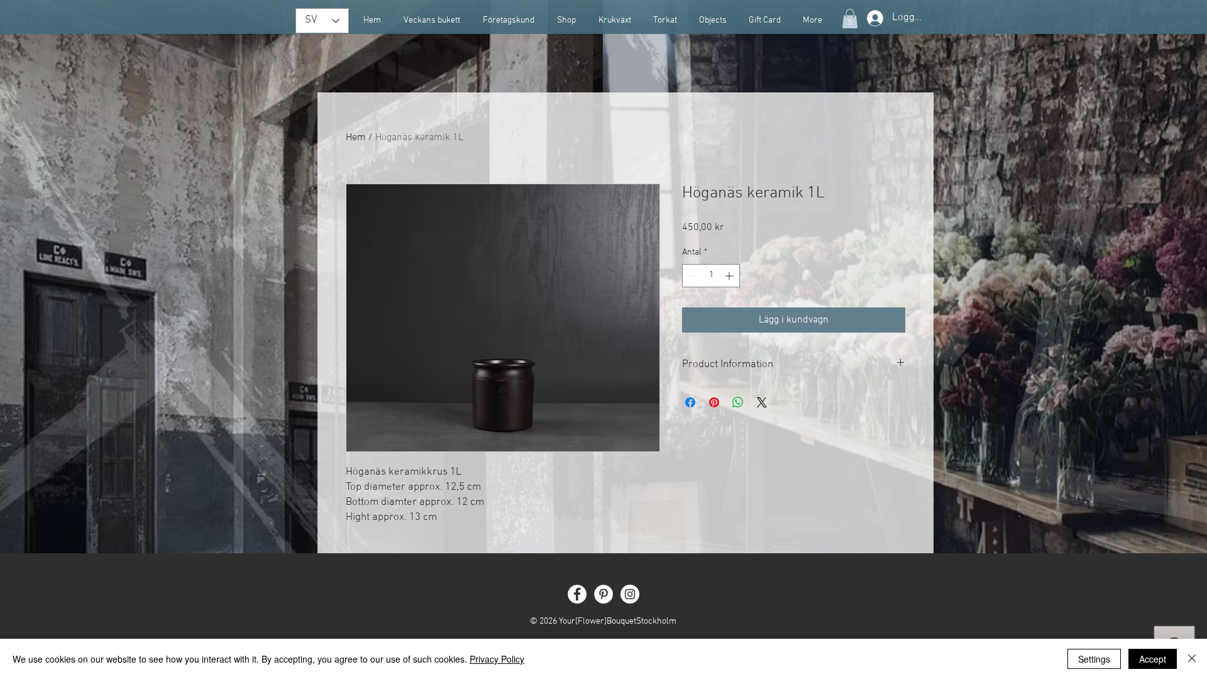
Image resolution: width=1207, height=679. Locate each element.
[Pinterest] (603, 594)
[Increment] (730, 276)
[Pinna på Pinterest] (714, 402)
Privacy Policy (497, 659)
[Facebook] (577, 594)
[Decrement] (692, 276)
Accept (1152, 659)
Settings (1094, 659)
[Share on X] (761, 402)
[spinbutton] (711, 276)
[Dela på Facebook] (690, 402)
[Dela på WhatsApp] (738, 402)
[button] (850, 18)
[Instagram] (629, 594)
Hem (356, 137)
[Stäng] (1191, 659)
